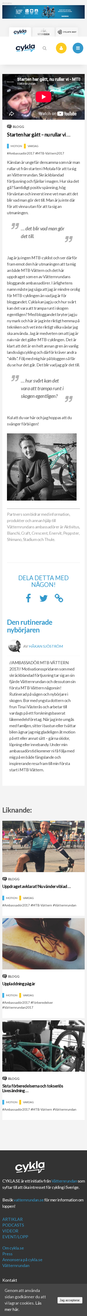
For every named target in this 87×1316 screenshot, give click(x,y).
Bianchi (13, 533)
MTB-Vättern (42, 905)
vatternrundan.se (29, 1199)
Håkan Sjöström (46, 646)
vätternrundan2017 (18, 1007)
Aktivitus (71, 526)
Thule (49, 539)
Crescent (40, 533)
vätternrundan (65, 905)
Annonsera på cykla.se (22, 1259)
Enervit (55, 533)
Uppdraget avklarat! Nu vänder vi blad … (36, 886)
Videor (10, 1230)
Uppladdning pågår (18, 983)
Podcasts (13, 1225)
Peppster (71, 533)
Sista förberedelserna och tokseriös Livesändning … (32, 1088)
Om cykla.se (13, 1247)
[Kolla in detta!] (43, 600)
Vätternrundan (64, 1180)
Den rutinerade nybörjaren (29, 626)
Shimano (14, 539)
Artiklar (12, 1219)
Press (7, 1253)
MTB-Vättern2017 (50, 153)
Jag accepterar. (70, 1300)
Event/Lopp (15, 1236)
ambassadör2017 (21, 153)
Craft (25, 533)
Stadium (30, 539)
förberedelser (42, 1002)
